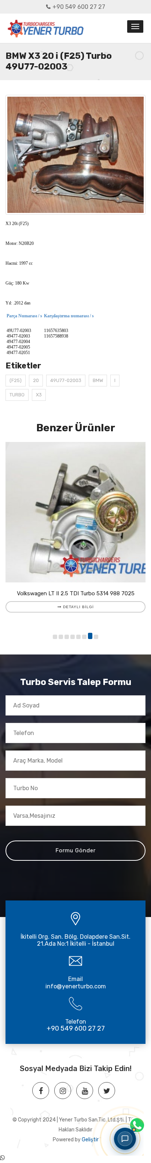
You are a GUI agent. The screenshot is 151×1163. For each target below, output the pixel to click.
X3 (39, 394)
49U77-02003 (65, 380)
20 (36, 380)
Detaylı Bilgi (78, 607)
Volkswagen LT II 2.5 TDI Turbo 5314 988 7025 (76, 593)
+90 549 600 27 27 (78, 6)
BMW (98, 380)
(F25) (16, 380)
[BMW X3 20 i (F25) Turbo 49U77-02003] (75, 155)
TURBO (17, 394)
